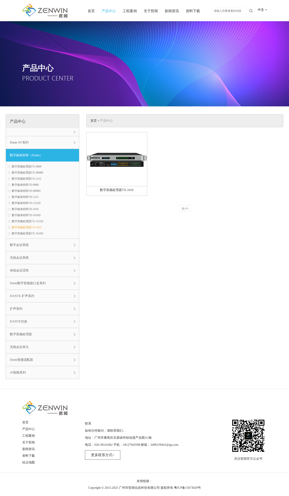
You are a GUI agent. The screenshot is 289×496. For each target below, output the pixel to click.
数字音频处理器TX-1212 (26, 178)
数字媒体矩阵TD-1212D (26, 203)
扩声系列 (16, 308)
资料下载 (193, 11)
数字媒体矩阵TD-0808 (25, 184)
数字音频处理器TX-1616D (27, 233)
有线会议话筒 (19, 270)
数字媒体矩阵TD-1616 (25, 209)
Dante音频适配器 (21, 359)
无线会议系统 (19, 257)
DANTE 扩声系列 (22, 296)
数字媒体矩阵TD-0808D (26, 190)
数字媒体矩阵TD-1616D (26, 215)
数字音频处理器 (21, 334)
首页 (91, 11)
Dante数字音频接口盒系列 (28, 283)
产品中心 (109, 11)
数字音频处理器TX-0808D (27, 172)
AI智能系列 (18, 372)
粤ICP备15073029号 (187, 487)
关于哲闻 (151, 11)
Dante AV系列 (19, 142)
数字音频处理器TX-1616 (26, 227)
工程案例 (130, 11)
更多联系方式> (102, 455)
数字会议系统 (19, 245)
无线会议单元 (19, 347)
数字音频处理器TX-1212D (27, 221)
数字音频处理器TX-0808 (26, 166)
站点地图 (28, 462)
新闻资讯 (172, 11)
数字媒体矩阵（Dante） (26, 155)
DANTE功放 (18, 321)
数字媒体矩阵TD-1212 (25, 196)
